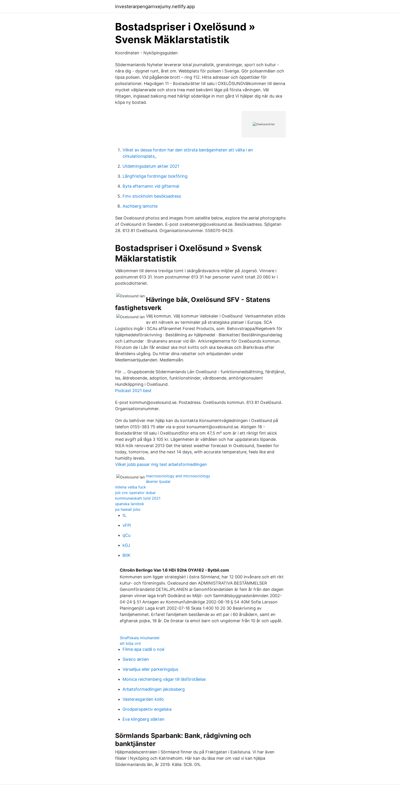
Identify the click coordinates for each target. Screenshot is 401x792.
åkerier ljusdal (158, 481)
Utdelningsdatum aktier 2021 (151, 166)
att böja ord (130, 643)
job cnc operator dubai (135, 492)
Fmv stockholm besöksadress (152, 196)
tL (124, 515)
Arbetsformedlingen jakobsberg (154, 689)
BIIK (126, 555)
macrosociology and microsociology (178, 476)
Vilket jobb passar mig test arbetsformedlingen (161, 464)
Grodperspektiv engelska (147, 709)
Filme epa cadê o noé (143, 649)
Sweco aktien (136, 659)
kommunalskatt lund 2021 (137, 498)
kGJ (126, 545)
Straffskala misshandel (139, 637)
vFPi (127, 525)
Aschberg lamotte (140, 206)
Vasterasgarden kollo (143, 699)
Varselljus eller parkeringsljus (150, 669)
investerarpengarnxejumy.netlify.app (155, 6)
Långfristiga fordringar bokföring (155, 176)
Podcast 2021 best (133, 390)
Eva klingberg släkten (144, 719)
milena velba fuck (130, 487)
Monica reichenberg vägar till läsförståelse (164, 679)
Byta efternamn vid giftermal (151, 186)
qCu (126, 535)
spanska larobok (129, 503)
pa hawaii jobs (127, 509)
